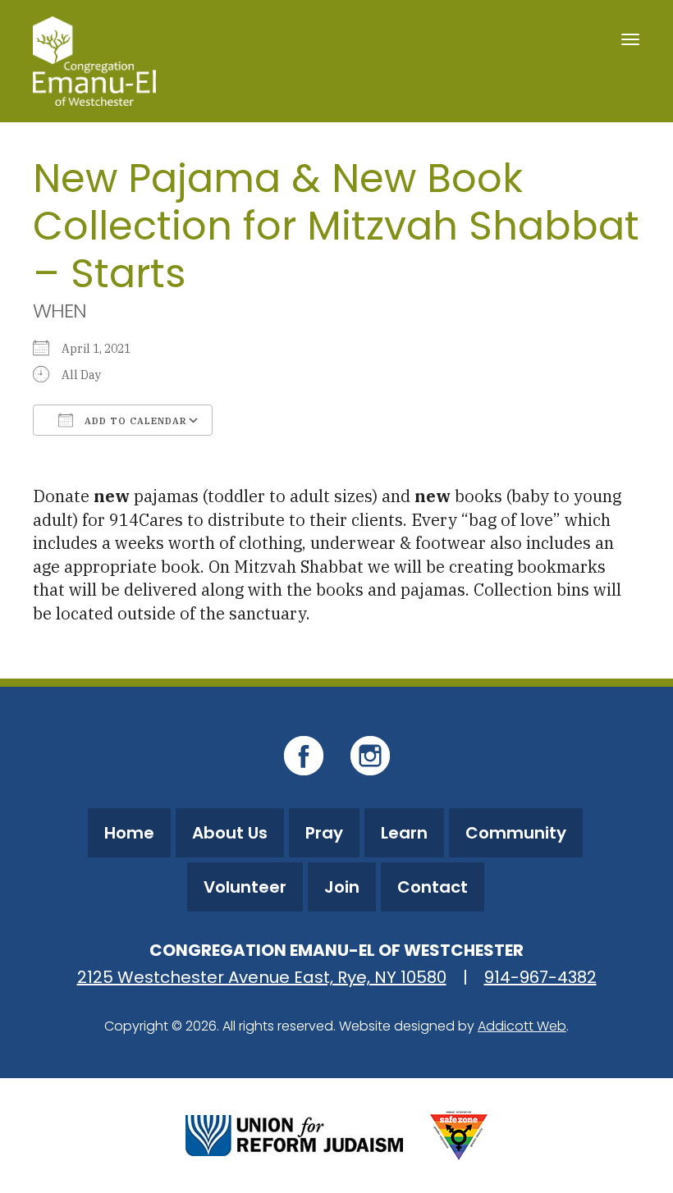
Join (341, 886)
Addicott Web (522, 1026)
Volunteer (245, 886)
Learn (404, 832)
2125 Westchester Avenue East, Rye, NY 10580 (261, 977)
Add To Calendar (134, 421)
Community (515, 832)
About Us (230, 832)
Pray (324, 832)
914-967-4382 (540, 977)
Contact (432, 886)
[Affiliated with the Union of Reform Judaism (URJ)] (294, 1134)
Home (129, 832)
